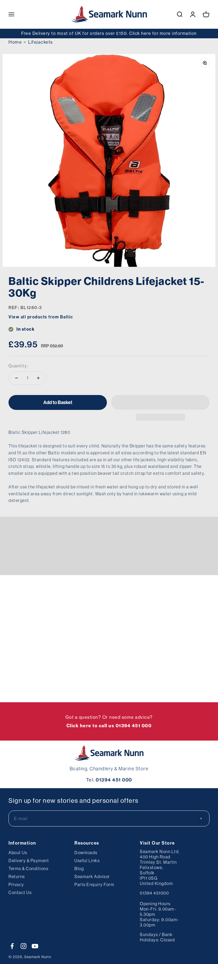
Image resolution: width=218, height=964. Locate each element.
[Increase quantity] (38, 378)
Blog (79, 868)
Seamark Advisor (92, 876)
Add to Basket (57, 402)
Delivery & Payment (29, 860)
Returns (17, 876)
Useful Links (87, 860)
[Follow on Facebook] (12, 946)
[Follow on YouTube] (35, 946)
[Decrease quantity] (16, 378)
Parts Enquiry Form (94, 884)
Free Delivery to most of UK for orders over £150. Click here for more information (109, 33)
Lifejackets (40, 42)
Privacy (16, 884)
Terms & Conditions (28, 868)
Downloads (86, 852)
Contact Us (20, 892)
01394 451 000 (114, 780)
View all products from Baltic (41, 316)
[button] (160, 402)
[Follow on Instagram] (23, 946)
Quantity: (18, 365)
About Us (18, 852)
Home (15, 42)
